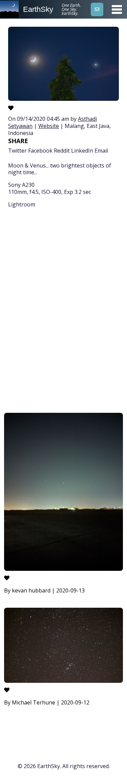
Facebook (40, 150)
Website (48, 126)
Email (101, 150)
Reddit (62, 150)
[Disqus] (63, 311)
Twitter (17, 150)
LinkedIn (82, 150)
